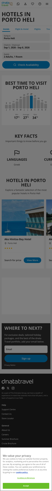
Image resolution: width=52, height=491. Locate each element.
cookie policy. (22, 472)
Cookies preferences (26, 478)
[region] (26, 469)
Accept (26, 485)
